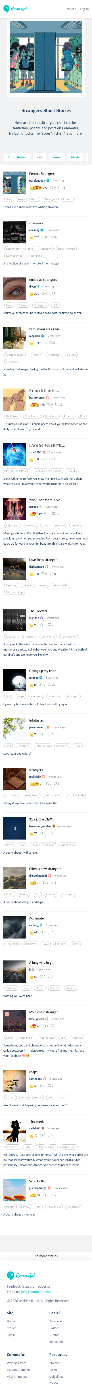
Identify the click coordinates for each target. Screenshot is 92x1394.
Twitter (54, 1328)
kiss (82, 416)
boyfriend (51, 416)
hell (50, 1097)
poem (24, 471)
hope (21, 696)
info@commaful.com (36, 1292)
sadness (49, 844)
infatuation (43, 745)
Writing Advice (16, 1363)
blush (75, 157)
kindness (36, 696)
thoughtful (54, 1206)
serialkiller (48, 636)
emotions (54, 696)
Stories (11, 1328)
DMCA (53, 1383)
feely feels (31, 795)
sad (39, 157)
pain (22, 844)
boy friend (32, 416)
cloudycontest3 (16, 354)
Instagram (56, 1342)
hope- (40, 988)
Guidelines (56, 1377)
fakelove (30, 525)
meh (81, 795)
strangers (51, 199)
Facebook (55, 1321)
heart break (36, 255)
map (62, 1097)
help (56, 305)
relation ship (14, 592)
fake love (12, 525)
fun (38, 1206)
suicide (70, 988)
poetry (37, 354)
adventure (69, 1147)
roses (56, 157)
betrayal (60, 525)
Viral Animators (17, 1377)
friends (68, 199)
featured (60, 943)
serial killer (68, 636)
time (76, 943)
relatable (73, 1206)
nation (10, 1097)
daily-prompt (66, 248)
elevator (11, 636)
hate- (28, 1147)
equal (71, 471)
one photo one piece (19, 248)
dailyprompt (14, 255)
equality (56, 471)
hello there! (52, 795)
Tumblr (54, 1335)
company (46, 248)
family (25, 1206)
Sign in (11, 1335)
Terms (53, 1370)
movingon (77, 525)
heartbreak (47, 1037)
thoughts (53, 354)
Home (11, 1321)
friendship (67, 844)
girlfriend (12, 416)
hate (41, 1147)
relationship (61, 585)
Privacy (54, 1363)
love (9, 305)
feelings (71, 354)
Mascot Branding (18, 1370)
